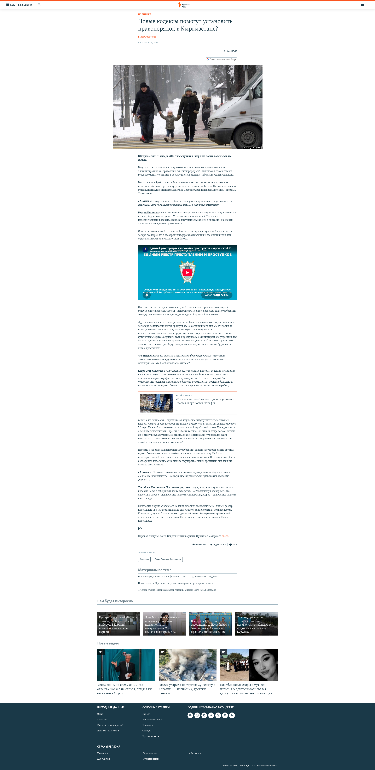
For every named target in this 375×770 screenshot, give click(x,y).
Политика (144, 14)
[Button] (230, 51)
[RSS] (232, 715)
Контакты (102, 720)
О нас (100, 714)
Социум (146, 731)
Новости (146, 714)
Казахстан (102, 753)
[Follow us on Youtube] (190, 715)
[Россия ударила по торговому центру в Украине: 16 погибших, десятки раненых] (188, 665)
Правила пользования (108, 731)
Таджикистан (150, 753)
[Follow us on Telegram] (211, 715)
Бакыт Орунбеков (147, 37)
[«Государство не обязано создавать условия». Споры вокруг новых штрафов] (156, 403)
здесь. (225, 536)
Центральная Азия (152, 720)
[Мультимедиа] (362, 5)
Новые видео (108, 644)
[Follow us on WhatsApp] (218, 715)
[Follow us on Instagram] (197, 715)
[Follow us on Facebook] (204, 715)
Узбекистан (195, 753)
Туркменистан (151, 759)
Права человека (150, 736)
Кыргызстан (103, 759)
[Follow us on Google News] (225, 715)
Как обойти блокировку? (110, 725)
